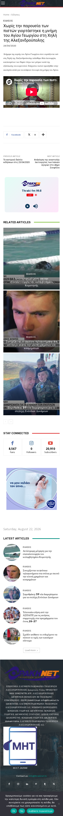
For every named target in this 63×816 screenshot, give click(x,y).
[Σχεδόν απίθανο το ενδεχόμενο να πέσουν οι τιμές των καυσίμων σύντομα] (11, 636)
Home (6, 14)
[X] (54, 784)
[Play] (27, 206)
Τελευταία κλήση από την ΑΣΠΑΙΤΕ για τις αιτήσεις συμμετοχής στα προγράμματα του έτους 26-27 (40, 617)
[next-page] (11, 422)
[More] (43, 134)
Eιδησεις (15, 14)
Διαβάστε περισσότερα (40, 811)
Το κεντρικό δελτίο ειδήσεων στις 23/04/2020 (16, 161)
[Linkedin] (27, 784)
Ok (13, 811)
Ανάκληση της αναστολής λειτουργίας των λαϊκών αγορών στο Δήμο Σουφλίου (47, 163)
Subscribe (50, 441)
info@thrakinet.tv (38, 776)
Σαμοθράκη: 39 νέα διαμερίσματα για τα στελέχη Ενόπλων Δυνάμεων (31, 409)
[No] (58, 803)
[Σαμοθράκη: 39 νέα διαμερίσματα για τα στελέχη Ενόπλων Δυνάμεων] (31, 384)
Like (12, 441)
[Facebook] (9, 784)
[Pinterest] (36, 784)
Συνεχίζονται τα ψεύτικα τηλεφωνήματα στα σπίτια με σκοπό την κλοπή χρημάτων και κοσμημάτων (31, 345)
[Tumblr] (45, 784)
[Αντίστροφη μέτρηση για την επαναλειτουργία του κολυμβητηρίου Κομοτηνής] (31, 259)
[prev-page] (5, 422)
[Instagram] (18, 784)
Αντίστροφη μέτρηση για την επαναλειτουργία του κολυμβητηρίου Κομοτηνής (31, 282)
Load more (30, 650)
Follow (31, 441)
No (22, 811)
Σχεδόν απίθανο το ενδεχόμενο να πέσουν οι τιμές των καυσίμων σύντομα (40, 637)
